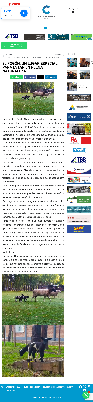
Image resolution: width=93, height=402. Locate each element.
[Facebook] (69, 8)
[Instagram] (76, 8)
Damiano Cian (49, 397)
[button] (45, 28)
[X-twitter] (73, 8)
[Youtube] (73, 12)
